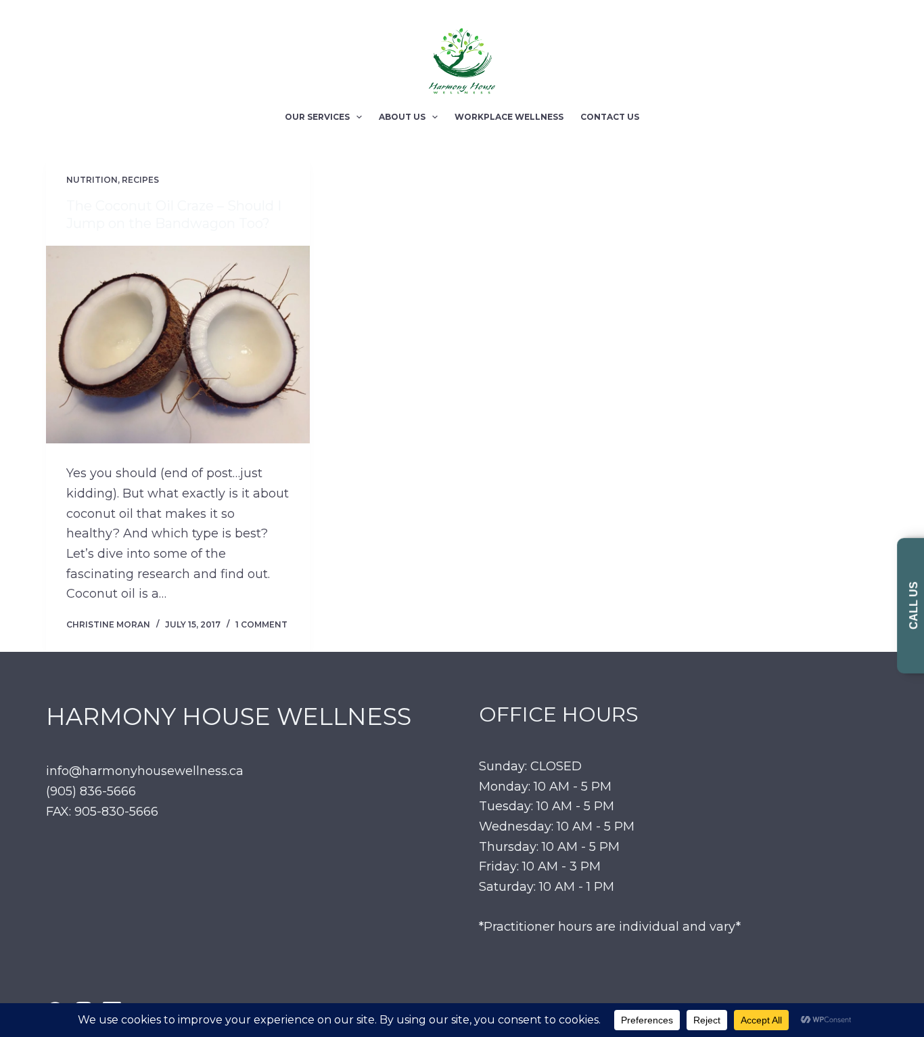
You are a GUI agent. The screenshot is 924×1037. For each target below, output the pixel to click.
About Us (402, 117)
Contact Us (609, 117)
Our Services (317, 117)
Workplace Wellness (509, 117)
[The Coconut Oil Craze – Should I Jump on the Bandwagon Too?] (178, 344)
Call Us (913, 605)
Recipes (140, 180)
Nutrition (92, 180)
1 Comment (261, 624)
